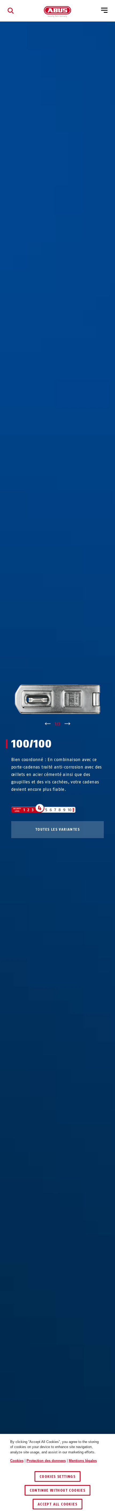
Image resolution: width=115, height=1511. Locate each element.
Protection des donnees (46, 1461)
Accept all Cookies (57, 1504)
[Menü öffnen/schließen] (104, 10)
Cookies (17, 1461)
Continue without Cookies (58, 1490)
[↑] (47, 724)
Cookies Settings (57, 1476)
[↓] (67, 724)
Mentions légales (83, 1461)
